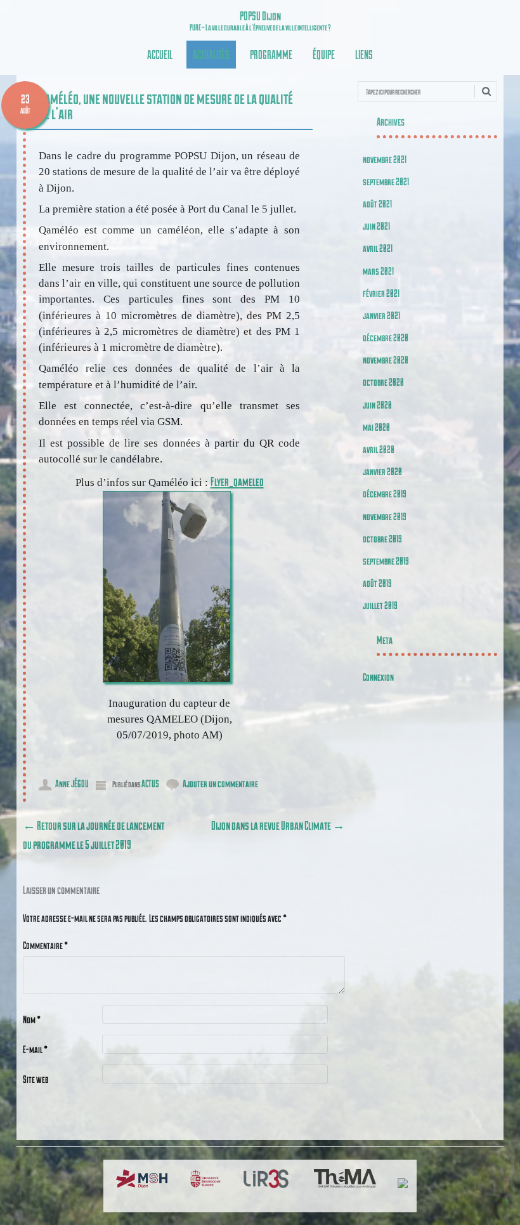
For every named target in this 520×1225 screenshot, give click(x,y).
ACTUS (150, 783)
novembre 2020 (385, 359)
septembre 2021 (386, 181)
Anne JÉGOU (72, 783)
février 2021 (381, 293)
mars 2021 (378, 271)
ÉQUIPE (324, 54)
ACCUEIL (159, 54)
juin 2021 (376, 225)
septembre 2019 (386, 560)
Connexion (378, 677)
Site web (35, 1079)
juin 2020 (377, 404)
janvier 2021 (381, 315)
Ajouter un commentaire (220, 783)
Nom (32, 1019)
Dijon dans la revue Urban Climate (278, 825)
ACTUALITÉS (211, 54)
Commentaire (45, 945)
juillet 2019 (380, 605)
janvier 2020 (382, 471)
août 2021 (377, 203)
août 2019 (377, 583)
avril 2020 (378, 449)
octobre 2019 (382, 538)
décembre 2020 (385, 337)
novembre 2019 (384, 516)
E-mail (35, 1049)
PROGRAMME (271, 54)
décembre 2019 (384, 493)
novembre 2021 (384, 159)
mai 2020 (376, 427)
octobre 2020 (383, 382)
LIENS (364, 54)
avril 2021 (378, 248)
